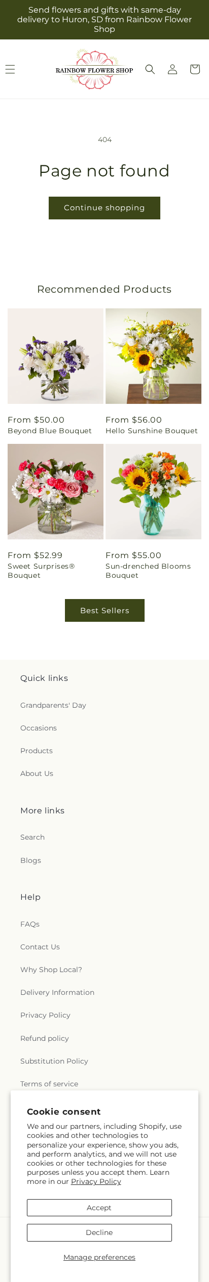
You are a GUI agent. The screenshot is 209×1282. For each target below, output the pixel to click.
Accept (99, 1207)
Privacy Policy (96, 1181)
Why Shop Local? (51, 969)
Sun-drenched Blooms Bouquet (148, 571)
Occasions (38, 727)
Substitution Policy (54, 1061)
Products (36, 750)
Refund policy (44, 1038)
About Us (36, 773)
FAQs (30, 924)
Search (32, 837)
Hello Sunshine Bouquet (152, 430)
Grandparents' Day (53, 705)
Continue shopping (104, 207)
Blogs (30, 860)
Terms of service (49, 1083)
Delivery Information (57, 992)
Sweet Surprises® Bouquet (41, 571)
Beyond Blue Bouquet (50, 430)
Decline (99, 1232)
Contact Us (40, 946)
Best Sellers (104, 610)
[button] (150, 69)
